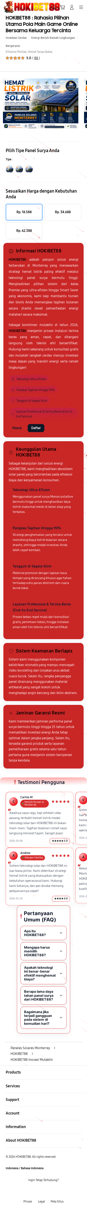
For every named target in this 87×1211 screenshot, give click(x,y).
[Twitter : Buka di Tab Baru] (38, 1191)
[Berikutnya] (82, 103)
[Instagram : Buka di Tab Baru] (48, 1191)
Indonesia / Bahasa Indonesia (25, 1168)
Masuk (17, 428)
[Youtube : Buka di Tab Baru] (58, 1191)
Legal (41, 1201)
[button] (62, 7)
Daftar (36, 428)
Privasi (27, 1201)
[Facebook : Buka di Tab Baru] (29, 1191)
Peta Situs (57, 1201)
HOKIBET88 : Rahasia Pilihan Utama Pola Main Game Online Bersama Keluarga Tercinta (42, 24)
